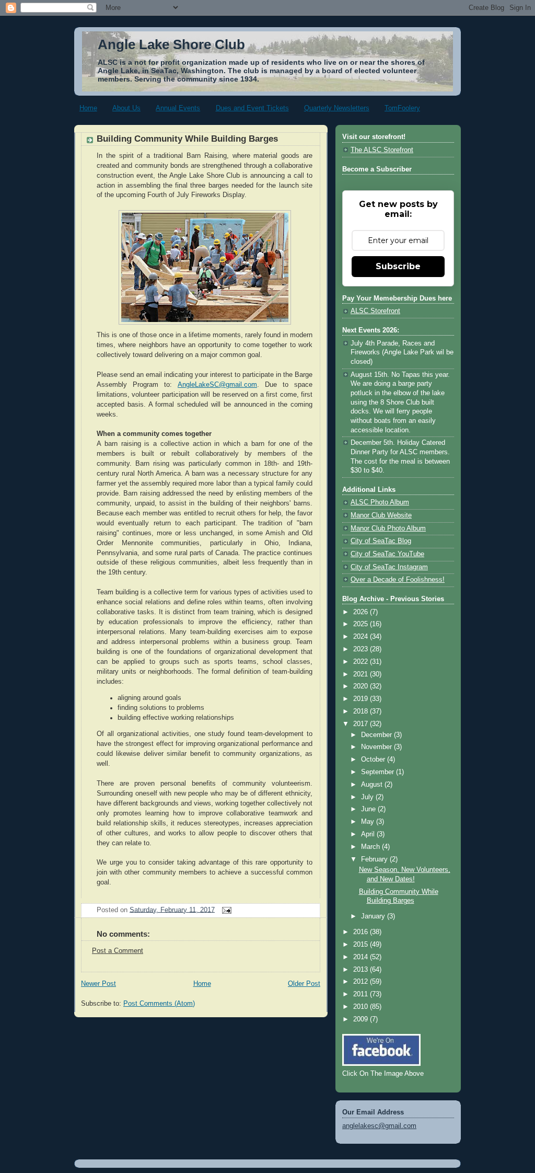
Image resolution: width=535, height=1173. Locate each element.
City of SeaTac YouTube (387, 554)
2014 (361, 957)
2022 (361, 661)
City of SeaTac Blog (381, 541)
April (369, 834)
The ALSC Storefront (382, 150)
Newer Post (98, 983)
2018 (361, 711)
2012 (361, 981)
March (371, 846)
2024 (361, 636)
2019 (361, 699)
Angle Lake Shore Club (171, 44)
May (368, 821)
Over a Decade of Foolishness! (398, 579)
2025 (361, 624)
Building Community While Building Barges (187, 139)
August (373, 784)
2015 (361, 944)
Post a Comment (117, 950)
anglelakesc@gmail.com (379, 1126)
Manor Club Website (381, 515)
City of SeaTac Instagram (389, 567)
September (378, 772)
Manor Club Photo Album (388, 528)
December (377, 735)
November (377, 747)
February (375, 859)
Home (88, 108)
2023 (361, 649)
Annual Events (178, 108)
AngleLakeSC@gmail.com (217, 384)
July (368, 797)
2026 (361, 612)
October (374, 759)
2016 (361, 932)
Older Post (304, 983)
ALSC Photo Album (380, 502)
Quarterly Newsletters (336, 108)
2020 (361, 686)
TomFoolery (402, 108)
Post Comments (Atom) (159, 1003)
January (374, 916)
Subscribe (398, 266)
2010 (361, 1006)
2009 (361, 1019)
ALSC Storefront (375, 311)
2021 (361, 674)
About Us (126, 108)
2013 (361, 969)
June (369, 809)
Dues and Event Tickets (252, 108)
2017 (361, 724)
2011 (361, 994)
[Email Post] (225, 909)
